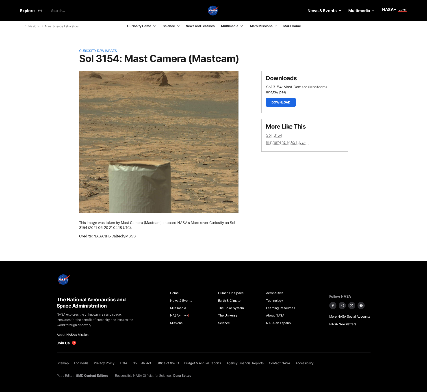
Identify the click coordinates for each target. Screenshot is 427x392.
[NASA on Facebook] (332, 305)
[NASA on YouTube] (361, 305)
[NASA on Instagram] (342, 305)
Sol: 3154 (274, 135)
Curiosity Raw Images (98, 51)
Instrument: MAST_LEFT (287, 142)
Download (280, 102)
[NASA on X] (351, 305)
